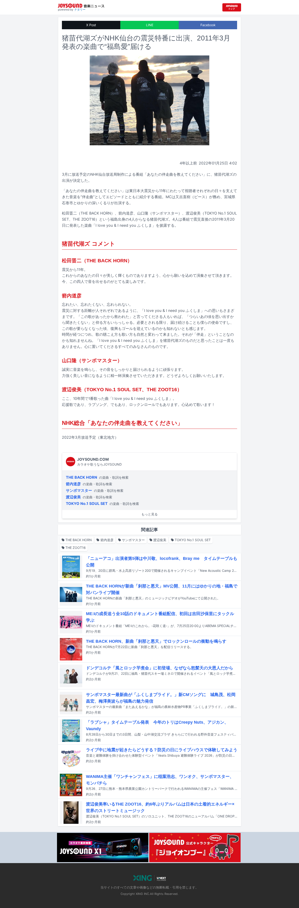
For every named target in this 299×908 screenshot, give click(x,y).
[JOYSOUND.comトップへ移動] (231, 7)
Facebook (208, 25)
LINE (149, 25)
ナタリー (79, 9)
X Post (91, 25)
